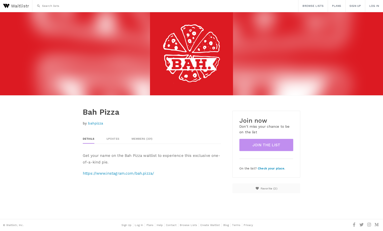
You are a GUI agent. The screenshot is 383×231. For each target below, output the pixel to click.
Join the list (266, 145)
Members (142, 138)
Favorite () (266, 188)
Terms (236, 225)
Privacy (248, 225)
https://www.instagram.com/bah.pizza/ (118, 173)
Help (160, 225)
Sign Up (355, 5)
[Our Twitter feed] (362, 226)
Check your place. (271, 168)
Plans (336, 5)
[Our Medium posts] (376, 226)
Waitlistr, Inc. (15, 225)
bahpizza (95, 123)
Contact (171, 225)
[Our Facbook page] (354, 226)
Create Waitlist (210, 225)
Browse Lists (313, 5)
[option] (191, 53)
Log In (139, 225)
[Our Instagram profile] (369, 226)
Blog (226, 225)
